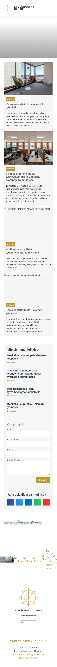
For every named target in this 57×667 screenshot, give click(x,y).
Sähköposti (14, 440)
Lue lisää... (11, 362)
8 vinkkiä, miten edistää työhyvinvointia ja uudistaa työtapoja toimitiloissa (23, 176)
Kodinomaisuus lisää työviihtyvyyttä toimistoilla (22, 251)
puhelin (11, 450)
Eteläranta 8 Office (25, 8)
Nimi (9, 429)
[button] (51, 8)
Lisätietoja (14, 460)
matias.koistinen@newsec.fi (28, 654)
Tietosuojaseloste (28, 615)
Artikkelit (10, 99)
